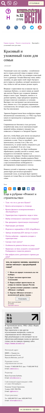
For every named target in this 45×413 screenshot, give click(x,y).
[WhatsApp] (5, 191)
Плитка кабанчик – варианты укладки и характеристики (21, 237)
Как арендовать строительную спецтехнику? (22, 222)
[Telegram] (28, 188)
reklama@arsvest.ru (16, 400)
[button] (36, 3)
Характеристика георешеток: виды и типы (21, 215)
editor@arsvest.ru (15, 378)
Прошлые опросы (13, 305)
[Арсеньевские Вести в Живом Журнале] (16, 27)
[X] (19, 188)
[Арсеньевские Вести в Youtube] (40, 27)
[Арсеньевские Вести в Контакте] (24, 27)
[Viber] (33, 188)
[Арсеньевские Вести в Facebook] (8, 27)
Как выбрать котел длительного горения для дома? (22, 255)
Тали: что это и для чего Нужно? (18, 202)
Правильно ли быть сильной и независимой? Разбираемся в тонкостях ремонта (23, 250)
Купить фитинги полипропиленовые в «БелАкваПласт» (20, 210)
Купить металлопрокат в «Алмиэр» (19, 206)
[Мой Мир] (14, 188)
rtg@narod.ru (14, 391)
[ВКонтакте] (5, 188)
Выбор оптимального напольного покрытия (22, 219)
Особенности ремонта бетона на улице (20, 245)
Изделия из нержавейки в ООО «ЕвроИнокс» (23, 229)
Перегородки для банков (15, 226)
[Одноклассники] (9, 188)
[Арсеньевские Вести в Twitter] (32, 27)
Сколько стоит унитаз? (14, 242)
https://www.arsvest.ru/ (15, 343)
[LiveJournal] (23, 188)
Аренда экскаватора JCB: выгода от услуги (22, 233)
